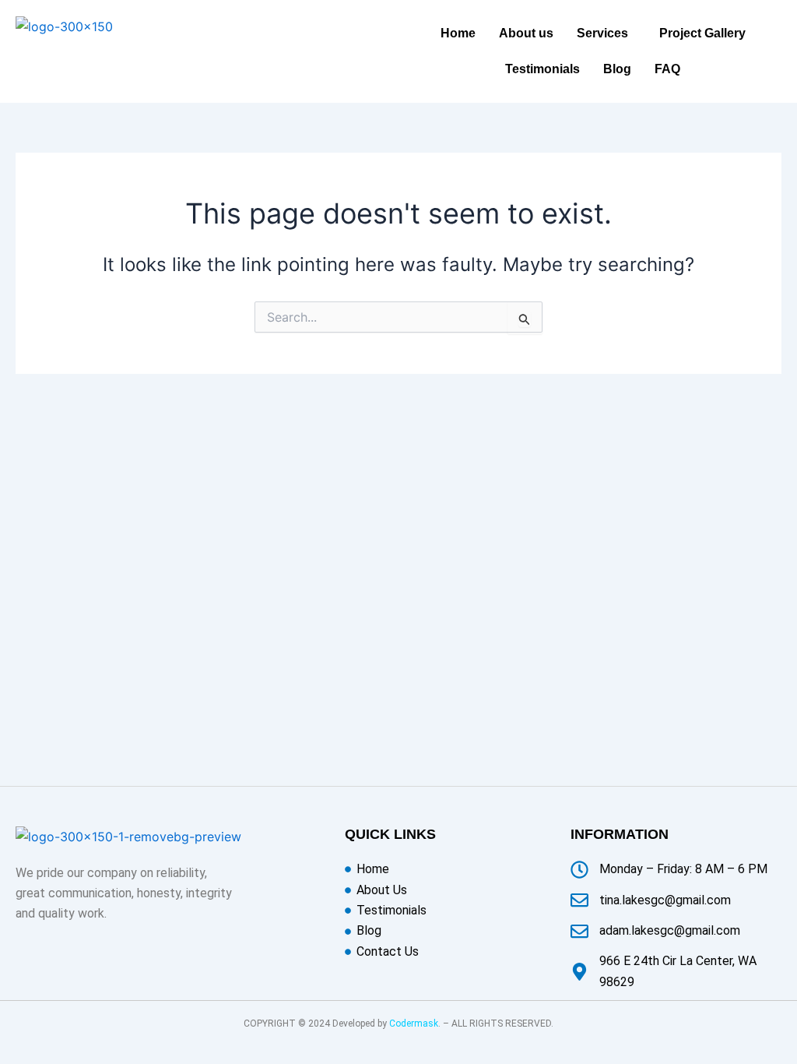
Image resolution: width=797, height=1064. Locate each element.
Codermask (413, 1023)
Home (458, 33)
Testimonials (542, 69)
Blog (617, 69)
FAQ (667, 69)
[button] (606, 33)
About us (526, 33)
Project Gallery (702, 33)
